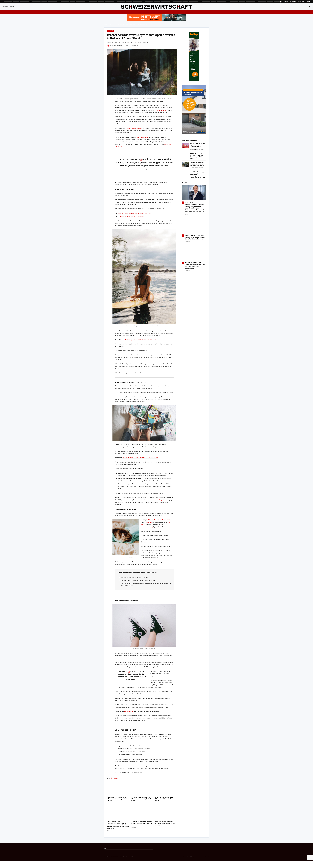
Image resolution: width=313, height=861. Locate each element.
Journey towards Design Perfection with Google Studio (140, 458)
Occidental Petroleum (163, 520)
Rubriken (110, 31)
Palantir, (150, 527)
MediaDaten (293, 1)
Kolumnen (189, 12)
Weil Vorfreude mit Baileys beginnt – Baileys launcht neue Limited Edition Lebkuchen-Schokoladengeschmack (197, 146)
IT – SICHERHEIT (155, 12)
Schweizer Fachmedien (117, 45)
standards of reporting (154, 500)
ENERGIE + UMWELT (135, 12)
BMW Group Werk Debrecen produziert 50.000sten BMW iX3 (165, 822)
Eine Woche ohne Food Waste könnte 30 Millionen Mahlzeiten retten (165, 799)
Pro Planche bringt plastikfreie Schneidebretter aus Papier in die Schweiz (117, 799)
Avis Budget (148, 522)
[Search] (310, 7)
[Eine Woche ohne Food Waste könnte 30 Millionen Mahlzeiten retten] (166, 788)
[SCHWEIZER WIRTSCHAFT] (156, 6)
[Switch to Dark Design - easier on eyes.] (307, 6)
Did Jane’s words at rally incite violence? (131, 216)
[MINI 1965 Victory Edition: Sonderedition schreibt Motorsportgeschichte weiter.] (185, 155)
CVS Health (151, 520)
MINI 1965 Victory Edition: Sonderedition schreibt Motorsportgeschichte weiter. (197, 156)
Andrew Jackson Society (134, 128)
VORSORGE (181, 12)
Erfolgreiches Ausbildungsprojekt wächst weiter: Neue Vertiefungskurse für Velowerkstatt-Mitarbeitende (198, 174)
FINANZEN (146, 12)
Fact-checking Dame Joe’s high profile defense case (140, 340)
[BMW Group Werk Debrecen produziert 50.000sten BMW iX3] (166, 813)
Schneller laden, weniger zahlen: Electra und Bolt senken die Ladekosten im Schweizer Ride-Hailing (197, 165)
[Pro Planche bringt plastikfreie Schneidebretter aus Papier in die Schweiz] (118, 788)
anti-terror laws (161, 110)
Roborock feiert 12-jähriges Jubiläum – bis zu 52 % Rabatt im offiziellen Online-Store (195, 237)
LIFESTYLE (165, 12)
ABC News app (129, 711)
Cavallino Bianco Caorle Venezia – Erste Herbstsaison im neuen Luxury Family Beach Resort (195, 265)
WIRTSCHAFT (123, 12)
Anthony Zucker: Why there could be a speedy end (134, 213)
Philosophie (301, 1)
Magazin (286, 1)
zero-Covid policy (143, 137)
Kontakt (308, 1)
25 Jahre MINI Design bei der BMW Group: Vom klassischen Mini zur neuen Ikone (141, 823)
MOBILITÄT (173, 12)
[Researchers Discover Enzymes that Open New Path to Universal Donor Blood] (142, 72)
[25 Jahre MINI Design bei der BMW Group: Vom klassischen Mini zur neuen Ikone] (142, 813)
